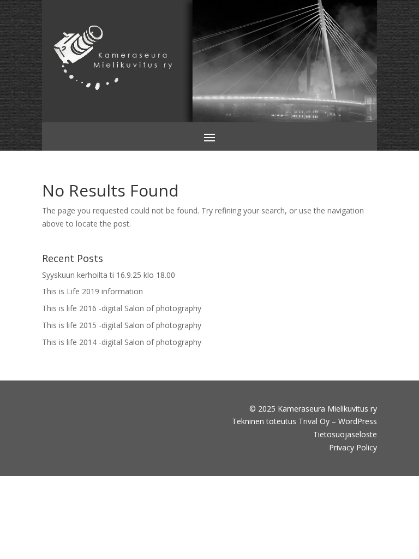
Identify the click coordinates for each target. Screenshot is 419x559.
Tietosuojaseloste (345, 434)
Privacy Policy (353, 447)
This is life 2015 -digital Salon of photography (121, 325)
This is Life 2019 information (92, 291)
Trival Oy (314, 421)
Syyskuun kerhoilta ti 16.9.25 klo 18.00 (108, 275)
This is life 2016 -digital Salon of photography (121, 308)
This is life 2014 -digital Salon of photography (121, 342)
